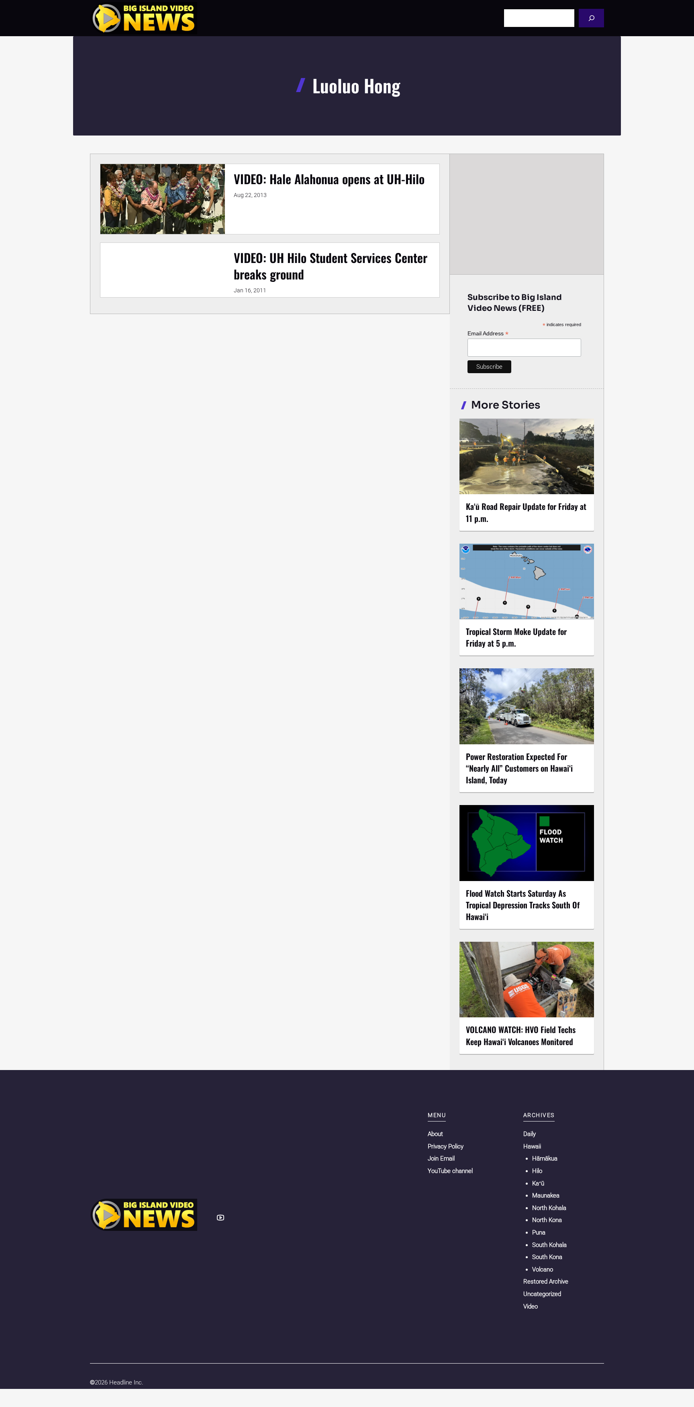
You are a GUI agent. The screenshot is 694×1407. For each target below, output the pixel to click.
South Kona (547, 1257)
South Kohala (549, 1245)
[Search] (591, 18)
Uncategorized (542, 1294)
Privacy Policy (445, 1146)
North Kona (547, 1220)
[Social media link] (220, 1218)
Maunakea (545, 1195)
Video (530, 1306)
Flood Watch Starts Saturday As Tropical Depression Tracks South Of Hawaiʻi (523, 904)
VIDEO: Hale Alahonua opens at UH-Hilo (329, 179)
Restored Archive (545, 1281)
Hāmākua (544, 1158)
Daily (529, 1134)
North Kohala (549, 1208)
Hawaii (532, 1146)
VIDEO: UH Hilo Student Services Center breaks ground (330, 266)
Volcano (542, 1269)
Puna (538, 1232)
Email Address (487, 333)
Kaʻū (538, 1183)
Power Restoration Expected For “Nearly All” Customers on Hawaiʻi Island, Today (519, 768)
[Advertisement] (527, 214)
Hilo (537, 1171)
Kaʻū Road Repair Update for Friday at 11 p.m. (526, 512)
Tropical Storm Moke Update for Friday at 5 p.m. (516, 637)
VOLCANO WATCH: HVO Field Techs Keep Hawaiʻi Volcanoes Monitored (521, 1035)
